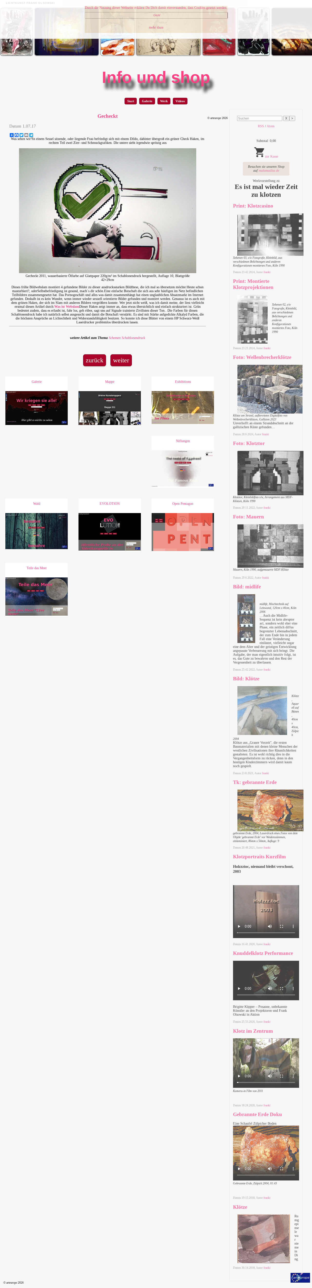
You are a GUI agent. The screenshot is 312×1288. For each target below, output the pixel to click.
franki (266, 272)
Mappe (109, 382)
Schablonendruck (133, 338)
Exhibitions (183, 382)
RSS (261, 126)
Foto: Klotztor (249, 443)
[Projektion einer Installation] (66, 55)
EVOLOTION (110, 503)
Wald (36, 503)
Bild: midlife (247, 587)
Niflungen (183, 441)
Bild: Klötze (246, 679)
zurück (94, 360)
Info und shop (156, 77)
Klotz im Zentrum (253, 1031)
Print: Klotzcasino (253, 206)
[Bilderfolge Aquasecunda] (16, 55)
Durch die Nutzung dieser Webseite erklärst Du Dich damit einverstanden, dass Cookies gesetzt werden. (156, 8)
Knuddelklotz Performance (263, 953)
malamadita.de (269, 170)
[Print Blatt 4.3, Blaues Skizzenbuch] (117, 55)
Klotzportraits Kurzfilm (259, 857)
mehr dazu (156, 27)
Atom (270, 126)
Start (130, 101)
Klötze (240, 1207)
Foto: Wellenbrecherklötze (262, 357)
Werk (164, 101)
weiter (121, 360)
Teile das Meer (37, 568)
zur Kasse (271, 156)
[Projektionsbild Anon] (168, 55)
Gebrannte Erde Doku (257, 1114)
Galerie (147, 101)
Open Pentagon (182, 503)
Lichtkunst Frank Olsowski (30, 2)
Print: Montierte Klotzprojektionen (253, 284)
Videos (180, 101)
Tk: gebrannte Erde (255, 782)
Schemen (115, 338)
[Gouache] (219, 55)
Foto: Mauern (248, 517)
